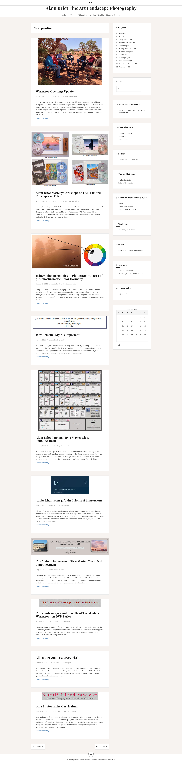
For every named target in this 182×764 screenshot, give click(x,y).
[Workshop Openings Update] (70, 62)
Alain (121, 33)
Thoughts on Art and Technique (130, 209)
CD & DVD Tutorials (126, 271)
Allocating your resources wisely (58, 657)
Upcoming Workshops (126, 230)
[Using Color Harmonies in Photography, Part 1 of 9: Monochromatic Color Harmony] (70, 253)
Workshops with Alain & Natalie (130, 273)
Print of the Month (125, 183)
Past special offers (72, 201)
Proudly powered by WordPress (78, 760)
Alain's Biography (125, 133)
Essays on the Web (125, 206)
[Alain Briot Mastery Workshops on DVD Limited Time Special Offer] (70, 159)
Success (121, 55)
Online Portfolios (125, 180)
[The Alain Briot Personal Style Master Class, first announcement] (70, 549)
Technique (65, 505)
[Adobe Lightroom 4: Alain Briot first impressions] (70, 488)
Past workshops (71, 96)
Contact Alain (123, 139)
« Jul (118, 345)
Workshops (123, 67)
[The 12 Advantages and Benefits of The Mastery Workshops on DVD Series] (70, 607)
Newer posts (101, 747)
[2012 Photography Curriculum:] (70, 700)
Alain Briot (57, 96)
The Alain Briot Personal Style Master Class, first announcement (69, 562)
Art (62, 340)
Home (91, 3)
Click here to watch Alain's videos (131, 250)
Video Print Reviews (126, 64)
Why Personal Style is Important (58, 335)
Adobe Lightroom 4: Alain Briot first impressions (69, 500)
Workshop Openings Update (55, 91)
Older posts (38, 747)
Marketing (123, 45)
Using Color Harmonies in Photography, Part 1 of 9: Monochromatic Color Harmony (69, 277)
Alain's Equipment (125, 136)
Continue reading (46, 119)
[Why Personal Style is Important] (70, 326)
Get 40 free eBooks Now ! (127, 110)
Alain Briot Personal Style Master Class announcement (62, 439)
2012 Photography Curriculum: (57, 706)
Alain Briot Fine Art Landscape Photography (91, 8)
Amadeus (101, 760)
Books (120, 203)
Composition (123, 39)
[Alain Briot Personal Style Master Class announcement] (70, 400)
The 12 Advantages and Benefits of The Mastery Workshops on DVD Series (67, 614)
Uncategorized (124, 61)
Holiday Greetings (125, 42)
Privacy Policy (123, 294)
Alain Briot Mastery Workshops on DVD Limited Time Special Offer (68, 194)
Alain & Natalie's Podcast (128, 159)
